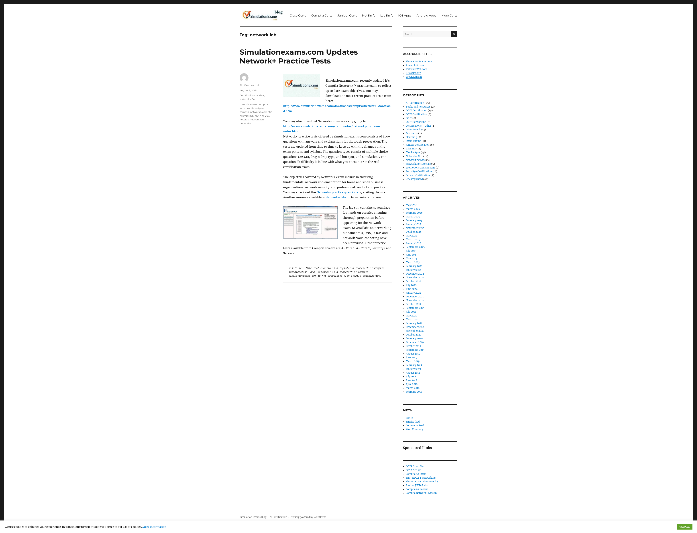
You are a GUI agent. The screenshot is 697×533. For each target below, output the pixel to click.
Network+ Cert (248, 99)
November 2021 (415, 300)
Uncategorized (414, 179)
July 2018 (411, 376)
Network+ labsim (337, 197)
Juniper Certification (417, 144)
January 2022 (413, 292)
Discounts (412, 133)
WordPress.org (414, 429)
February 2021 (414, 323)
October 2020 (413, 334)
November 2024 (415, 228)
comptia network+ (250, 111)
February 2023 (414, 266)
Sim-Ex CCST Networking (421, 477)
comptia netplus (254, 108)
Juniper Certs (347, 15)
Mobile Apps (413, 152)
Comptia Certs (321, 15)
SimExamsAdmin (250, 85)
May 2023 (411, 258)
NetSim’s (368, 15)
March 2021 (412, 319)
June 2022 (411, 289)
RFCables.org (413, 73)
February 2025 (414, 220)
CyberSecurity (414, 129)
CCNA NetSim (413, 470)
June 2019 (411, 357)
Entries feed (413, 421)
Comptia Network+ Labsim (421, 493)
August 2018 (413, 372)
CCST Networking (416, 122)
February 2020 (414, 338)
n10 (256, 115)
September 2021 (415, 308)
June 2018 (411, 380)
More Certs (449, 15)
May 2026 (411, 205)
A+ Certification (415, 102)
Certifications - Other (252, 95)
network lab (257, 119)
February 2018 (414, 391)
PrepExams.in (414, 76)
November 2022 (415, 277)
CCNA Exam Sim (415, 466)
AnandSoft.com (415, 65)
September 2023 (415, 247)
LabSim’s (386, 15)
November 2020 (415, 330)
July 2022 (411, 285)
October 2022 (413, 281)
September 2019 (415, 349)
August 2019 (413, 353)
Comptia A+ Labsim (417, 489)
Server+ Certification (418, 175)
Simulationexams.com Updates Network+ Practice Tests (299, 56)
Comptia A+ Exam (416, 474)
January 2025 (413, 224)
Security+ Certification (419, 171)
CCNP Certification (416, 114)
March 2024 (413, 239)
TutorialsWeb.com (416, 69)
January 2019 (413, 369)
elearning (411, 137)
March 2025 (413, 216)
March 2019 (413, 361)
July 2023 (411, 250)
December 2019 (415, 342)
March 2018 (412, 388)
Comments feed (415, 425)
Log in (409, 417)
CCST (409, 118)
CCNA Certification (416, 110)
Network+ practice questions (337, 192)
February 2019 (414, 365)
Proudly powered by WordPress (308, 517)
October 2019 (413, 346)
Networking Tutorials (418, 163)
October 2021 (413, 304)
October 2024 (413, 231)
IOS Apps (404, 15)
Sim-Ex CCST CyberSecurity (422, 481)
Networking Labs (416, 160)
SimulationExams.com (419, 61)
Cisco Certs (298, 15)
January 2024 (413, 243)
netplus (244, 119)
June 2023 (411, 254)
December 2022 (415, 273)
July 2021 (411, 311)
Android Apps (426, 15)
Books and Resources (418, 106)
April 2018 (411, 384)
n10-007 (264, 115)
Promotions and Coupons (420, 167)
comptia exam (248, 104)
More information (154, 526)
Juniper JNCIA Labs (417, 485)
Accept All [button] (684, 526)
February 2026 (414, 212)
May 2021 (411, 315)
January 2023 (413, 269)
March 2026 (413, 209)
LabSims (411, 148)
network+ (245, 123)
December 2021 (415, 296)
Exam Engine (413, 141)
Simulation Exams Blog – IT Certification (263, 517)
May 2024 (411, 235)
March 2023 (413, 262)
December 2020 (415, 327)
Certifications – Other (418, 125)
